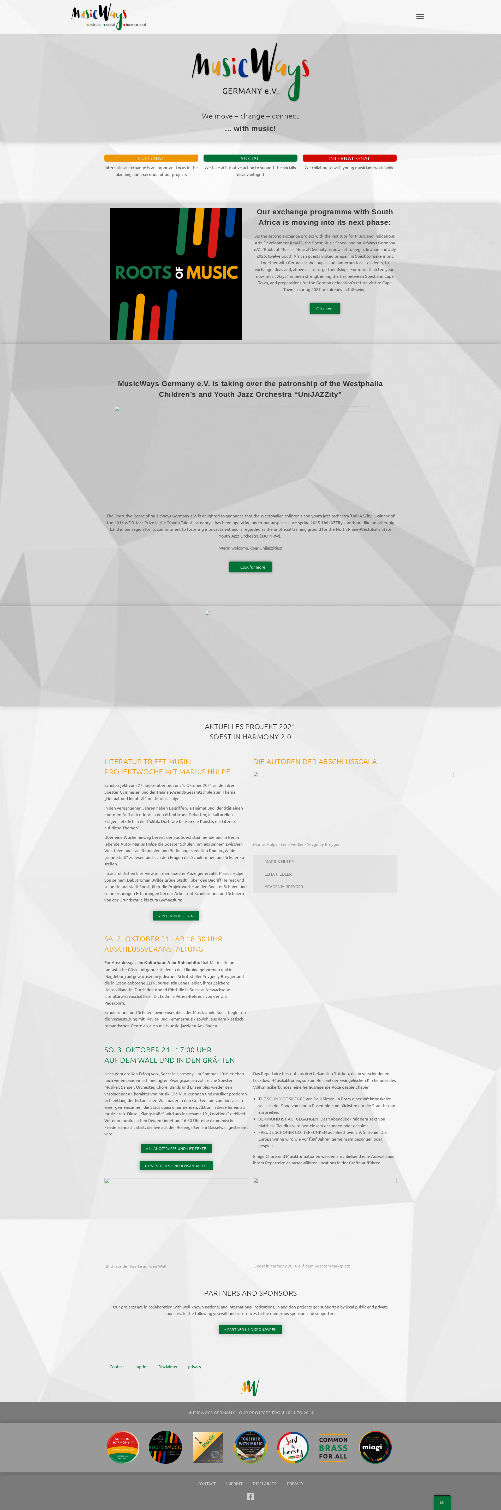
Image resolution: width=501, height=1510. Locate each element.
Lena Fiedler (278, 873)
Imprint (141, 1366)
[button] (420, 16)
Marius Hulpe (279, 861)
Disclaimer (168, 1366)
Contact (117, 1366)
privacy (194, 1366)
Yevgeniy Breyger (284, 886)
